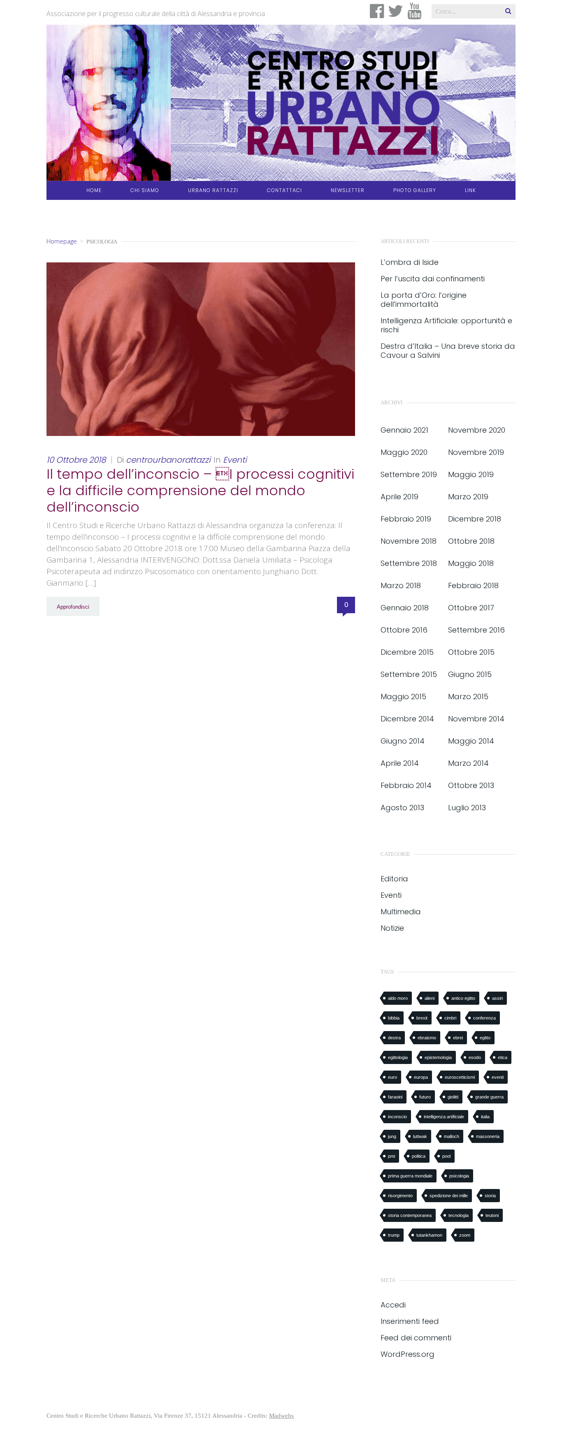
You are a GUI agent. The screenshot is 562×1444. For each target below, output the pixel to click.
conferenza (484, 1017)
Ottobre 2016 (404, 630)
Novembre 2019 (476, 452)
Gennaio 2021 (404, 430)
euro (392, 1077)
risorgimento (400, 1195)
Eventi (235, 460)
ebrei (458, 1037)
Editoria (394, 879)
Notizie (392, 928)
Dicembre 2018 (474, 519)
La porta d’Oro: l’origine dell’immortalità (424, 300)
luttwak (420, 1136)
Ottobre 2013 (471, 785)
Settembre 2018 (409, 563)
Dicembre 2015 (407, 652)
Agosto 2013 (402, 807)
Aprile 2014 (400, 763)
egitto (485, 1037)
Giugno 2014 (403, 741)
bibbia (393, 1017)
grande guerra (489, 1096)
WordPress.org (407, 1354)
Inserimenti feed (410, 1321)
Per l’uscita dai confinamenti (433, 278)
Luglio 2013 (467, 807)
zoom (464, 1235)
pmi (391, 1156)
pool (446, 1156)
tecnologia (458, 1215)
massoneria (487, 1136)
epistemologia (438, 1057)
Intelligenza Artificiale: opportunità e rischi (446, 325)
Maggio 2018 (471, 563)
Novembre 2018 (409, 541)
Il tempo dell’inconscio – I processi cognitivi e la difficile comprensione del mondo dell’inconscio (200, 490)
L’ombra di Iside (410, 262)
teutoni (492, 1215)
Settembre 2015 (409, 674)
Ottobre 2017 (471, 608)
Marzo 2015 (468, 696)
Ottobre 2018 (471, 541)
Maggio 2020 (404, 452)
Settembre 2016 (476, 630)
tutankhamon (429, 1235)
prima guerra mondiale (410, 1175)
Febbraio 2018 (473, 585)
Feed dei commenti (416, 1338)
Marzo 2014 (468, 763)
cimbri (450, 1017)
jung (392, 1136)
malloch (451, 1136)
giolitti (453, 1096)
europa (421, 1077)
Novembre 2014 (476, 719)
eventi (498, 1077)
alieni (429, 998)
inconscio (397, 1116)
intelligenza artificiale (444, 1116)
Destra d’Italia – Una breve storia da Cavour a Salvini (448, 351)
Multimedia (401, 911)
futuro (425, 1096)
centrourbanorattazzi (168, 460)
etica (502, 1057)
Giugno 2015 (470, 674)
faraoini (395, 1096)
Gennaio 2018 (405, 608)
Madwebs (281, 1415)
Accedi (393, 1305)
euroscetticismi (460, 1077)
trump (393, 1235)
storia (490, 1195)
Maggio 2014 (471, 741)
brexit (421, 1017)
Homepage (61, 241)
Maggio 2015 (403, 696)
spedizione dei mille (449, 1195)
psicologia (459, 1175)
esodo (475, 1057)
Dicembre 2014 (407, 719)
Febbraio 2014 (406, 785)
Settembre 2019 (409, 474)
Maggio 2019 (471, 474)
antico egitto (463, 998)
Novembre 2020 (476, 430)
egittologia (398, 1057)
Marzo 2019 (468, 496)
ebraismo (427, 1037)
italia (485, 1116)
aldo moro (398, 998)
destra (394, 1037)
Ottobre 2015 (471, 652)
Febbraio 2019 (406, 519)
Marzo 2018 (401, 585)
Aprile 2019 (399, 496)
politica (418, 1156)
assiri (497, 998)
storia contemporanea (410, 1215)
